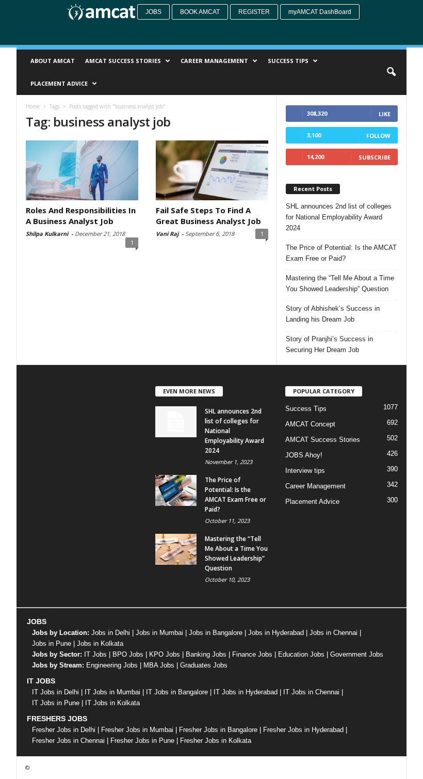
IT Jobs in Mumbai (112, 692)
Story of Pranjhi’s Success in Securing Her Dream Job (329, 344)
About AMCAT (52, 61)
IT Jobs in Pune (55, 703)
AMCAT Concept (310, 424)
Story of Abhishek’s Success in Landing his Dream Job (333, 314)
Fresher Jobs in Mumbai (137, 730)
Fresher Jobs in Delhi (63, 730)
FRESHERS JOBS (57, 718)
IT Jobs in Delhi (55, 692)
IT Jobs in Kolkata (112, 703)
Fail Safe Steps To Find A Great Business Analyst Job (208, 215)
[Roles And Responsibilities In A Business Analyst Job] (82, 170)
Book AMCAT (200, 11)
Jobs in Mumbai (159, 633)
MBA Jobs (158, 665)
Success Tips (288, 61)
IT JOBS (41, 681)
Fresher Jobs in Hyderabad (303, 730)
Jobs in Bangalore (215, 633)
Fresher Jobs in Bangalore (218, 730)
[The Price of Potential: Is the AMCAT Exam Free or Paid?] (176, 490)
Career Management (214, 61)
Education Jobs (301, 654)
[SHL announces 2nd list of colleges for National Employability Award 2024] (176, 421)
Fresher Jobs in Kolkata (215, 740)
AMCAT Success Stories (123, 61)
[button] (391, 72)
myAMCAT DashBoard (319, 11)
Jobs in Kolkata (100, 643)
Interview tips (305, 470)
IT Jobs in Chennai (311, 692)
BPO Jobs (127, 654)
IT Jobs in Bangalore (177, 692)
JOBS (36, 621)
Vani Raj (167, 233)
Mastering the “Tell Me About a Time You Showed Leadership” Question (340, 283)
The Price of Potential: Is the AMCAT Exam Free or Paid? (341, 253)
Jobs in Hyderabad (276, 633)
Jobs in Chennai (333, 633)
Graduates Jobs (203, 665)
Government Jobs (356, 654)
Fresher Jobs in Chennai (68, 740)
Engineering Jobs (112, 665)
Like (385, 114)
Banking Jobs (206, 654)
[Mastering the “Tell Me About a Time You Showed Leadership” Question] (176, 549)
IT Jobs (95, 654)
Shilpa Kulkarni (47, 233)
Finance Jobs (252, 654)
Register (254, 11)
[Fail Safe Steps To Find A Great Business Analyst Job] (212, 170)
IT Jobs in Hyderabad (246, 692)
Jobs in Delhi (110, 633)
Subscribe (375, 157)
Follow (378, 135)
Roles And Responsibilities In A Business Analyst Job (81, 215)
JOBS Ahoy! (303, 455)
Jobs (153, 11)
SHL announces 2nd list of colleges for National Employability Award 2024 (339, 217)
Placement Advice (59, 83)
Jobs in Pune (51, 643)
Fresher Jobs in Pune (142, 740)
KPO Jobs (164, 654)
